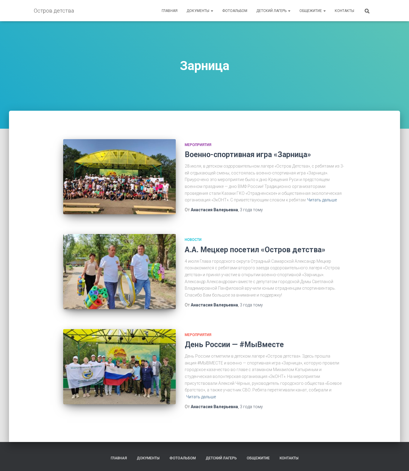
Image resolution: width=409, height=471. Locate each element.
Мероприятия (198, 145)
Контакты (344, 11)
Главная (170, 11)
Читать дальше (322, 199)
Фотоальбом (234, 11)
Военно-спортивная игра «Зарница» (248, 154)
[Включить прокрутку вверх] (397, 459)
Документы (198, 11)
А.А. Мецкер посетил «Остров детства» (255, 249)
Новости (193, 240)
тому (251, 209)
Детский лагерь (271, 11)
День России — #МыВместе (234, 344)
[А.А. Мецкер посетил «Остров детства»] (119, 271)
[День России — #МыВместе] (119, 366)
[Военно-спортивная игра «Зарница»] (119, 176)
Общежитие (311, 11)
